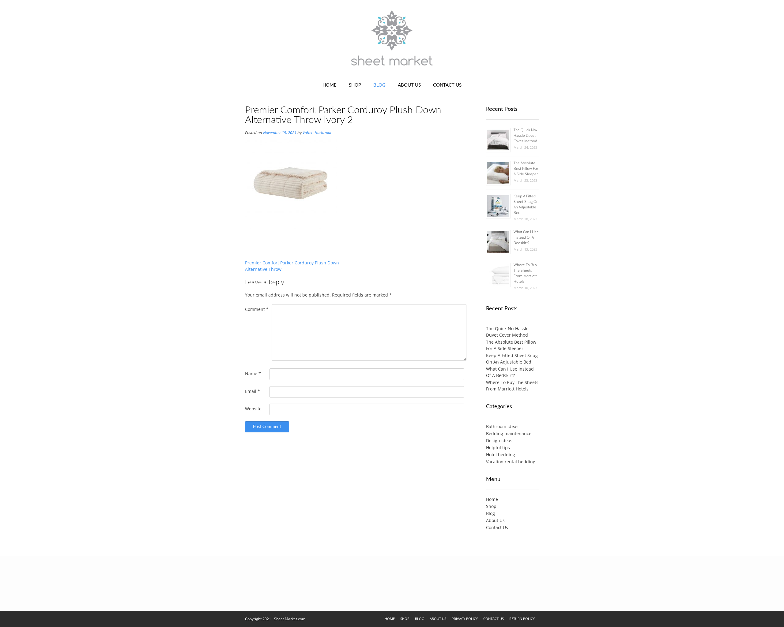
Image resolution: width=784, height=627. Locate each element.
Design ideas (499, 440)
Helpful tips (498, 447)
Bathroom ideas (502, 426)
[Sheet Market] (392, 37)
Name (253, 373)
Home (329, 85)
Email (252, 391)
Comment (257, 309)
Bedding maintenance (508, 433)
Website (253, 409)
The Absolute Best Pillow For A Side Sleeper (526, 168)
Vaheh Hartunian (318, 132)
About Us (409, 85)
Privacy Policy (465, 618)
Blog (379, 85)
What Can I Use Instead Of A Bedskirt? (526, 237)
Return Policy (522, 618)
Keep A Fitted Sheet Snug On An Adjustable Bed (526, 204)
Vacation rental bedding (510, 462)
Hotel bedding (500, 454)
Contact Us (447, 85)
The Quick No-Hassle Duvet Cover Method (525, 135)
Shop (355, 85)
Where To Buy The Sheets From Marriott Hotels (525, 273)
